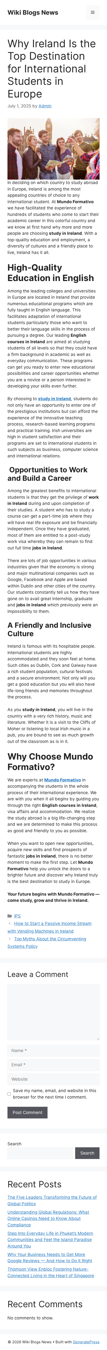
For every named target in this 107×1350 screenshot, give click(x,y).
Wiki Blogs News (32, 12)
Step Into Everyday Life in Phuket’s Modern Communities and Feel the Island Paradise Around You (50, 1240)
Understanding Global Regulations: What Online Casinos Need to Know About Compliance (48, 1218)
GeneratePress (86, 1342)
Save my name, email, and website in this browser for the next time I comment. (54, 1094)
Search (14, 1143)
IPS (17, 916)
